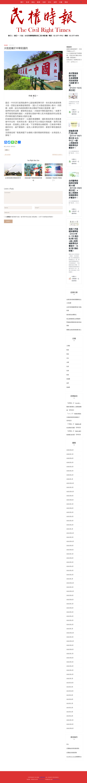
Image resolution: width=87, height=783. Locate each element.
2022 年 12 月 (70, 632)
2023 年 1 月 (70, 628)
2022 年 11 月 (70, 636)
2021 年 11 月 (70, 686)
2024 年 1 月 (70, 578)
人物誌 (35, 6)
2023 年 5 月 (70, 612)
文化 (49, 2)
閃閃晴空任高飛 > (57, 154)
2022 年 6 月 (70, 657)
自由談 (21, 6)
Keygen (42, 6)
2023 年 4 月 (70, 616)
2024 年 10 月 (70, 541)
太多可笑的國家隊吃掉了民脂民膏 (74, 308)
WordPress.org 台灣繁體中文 (74, 756)
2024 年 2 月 (70, 574)
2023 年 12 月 (70, 582)
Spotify (49, 6)
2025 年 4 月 (70, 516)
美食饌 (28, 6)
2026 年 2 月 (70, 474)
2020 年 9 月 (70, 724)
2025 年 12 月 (70, 483)
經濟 (38, 2)
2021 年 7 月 (70, 703)
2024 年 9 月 (70, 545)
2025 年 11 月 (70, 487)
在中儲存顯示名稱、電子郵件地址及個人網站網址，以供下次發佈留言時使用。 (29, 217)
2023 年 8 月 (70, 599)
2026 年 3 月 (70, 470)
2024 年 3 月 (70, 570)
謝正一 (7, 150)
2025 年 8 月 (70, 499)
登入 (68, 744)
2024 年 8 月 (70, 549)
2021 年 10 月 (70, 691)
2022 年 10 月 (70, 641)
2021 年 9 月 (70, 695)
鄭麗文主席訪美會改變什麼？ (74, 329)
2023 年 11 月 (70, 587)
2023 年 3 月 (70, 620)
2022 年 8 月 (70, 649)
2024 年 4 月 (70, 566)
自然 (55, 2)
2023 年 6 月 (70, 607)
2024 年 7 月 (70, 553)
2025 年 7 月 (70, 504)
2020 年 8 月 (70, 728)
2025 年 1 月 (70, 528)
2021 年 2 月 (70, 715)
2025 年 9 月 (70, 495)
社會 (44, 2)
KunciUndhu (65, 6)
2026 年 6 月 (70, 458)
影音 (66, 2)
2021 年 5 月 (70, 707)
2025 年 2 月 (70, 524)
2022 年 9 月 (70, 645)
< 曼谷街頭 (7, 154)
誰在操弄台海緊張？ (72, 314)
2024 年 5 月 (70, 562)
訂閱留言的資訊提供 (72, 752)
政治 (33, 2)
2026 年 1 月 (70, 479)
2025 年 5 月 (70, 512)
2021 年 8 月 (70, 699)
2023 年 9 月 (70, 595)
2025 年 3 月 (70, 520)
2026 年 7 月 (70, 454)
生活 (27, 2)
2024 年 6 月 (70, 558)
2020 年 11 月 (70, 720)
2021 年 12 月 (70, 682)
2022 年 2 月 (70, 674)
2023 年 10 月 (70, 591)
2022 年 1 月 (70, 678)
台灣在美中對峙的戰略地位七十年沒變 (74, 301)
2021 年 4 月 (70, 711)
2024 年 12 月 (70, 533)
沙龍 (60, 2)
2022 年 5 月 (70, 661)
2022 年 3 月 (70, 670)
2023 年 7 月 (70, 603)
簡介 (22, 2)
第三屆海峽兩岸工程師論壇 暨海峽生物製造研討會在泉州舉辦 (74, 322)
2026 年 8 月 (70, 450)
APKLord (57, 6)
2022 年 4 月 (70, 666)
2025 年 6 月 (70, 508)
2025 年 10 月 (70, 491)
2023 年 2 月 (70, 624)
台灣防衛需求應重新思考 (13, 178)
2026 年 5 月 (70, 462)
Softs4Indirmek (44, 11)
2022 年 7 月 (70, 653)
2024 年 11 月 (70, 537)
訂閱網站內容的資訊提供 (73, 748)
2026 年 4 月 (70, 466)
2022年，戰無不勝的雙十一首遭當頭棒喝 (74, 407)
